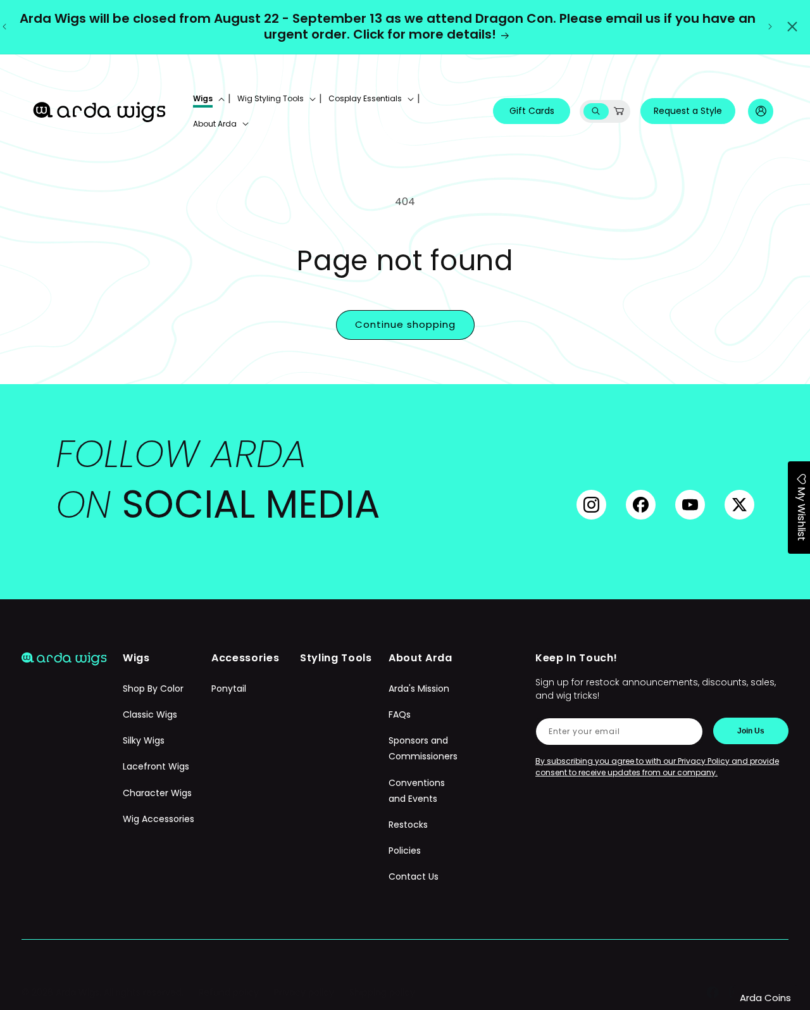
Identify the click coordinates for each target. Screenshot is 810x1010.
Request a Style (688, 110)
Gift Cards (531, 110)
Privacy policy (304, 992)
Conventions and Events (417, 790)
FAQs (400, 715)
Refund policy (229, 992)
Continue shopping (405, 324)
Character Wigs (157, 793)
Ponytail (228, 688)
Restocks (408, 824)
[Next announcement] (770, 27)
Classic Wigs (150, 715)
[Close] (792, 27)
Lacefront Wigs (156, 767)
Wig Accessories (158, 819)
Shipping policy (382, 992)
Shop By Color (153, 688)
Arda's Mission (419, 688)
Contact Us (414, 877)
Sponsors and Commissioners (423, 749)
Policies (405, 851)
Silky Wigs (144, 741)
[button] (207, 98)
